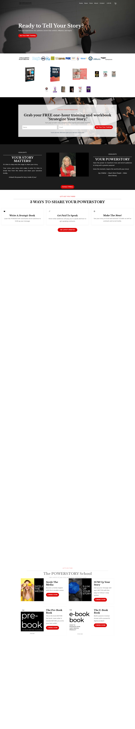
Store (91, 3)
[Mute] (81, 175)
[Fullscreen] (87, 175)
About (96, 3)
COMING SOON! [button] (52, 595)
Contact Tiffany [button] (67, 187)
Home (81, 3)
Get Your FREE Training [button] (28, 36)
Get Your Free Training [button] (103, 127)
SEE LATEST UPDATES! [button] (67, 230)
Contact (102, 3)
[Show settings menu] (84, 175)
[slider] (66, 175)
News (86, 3)
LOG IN (109, 3)
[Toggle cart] (115, 3)
